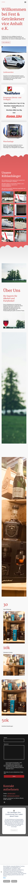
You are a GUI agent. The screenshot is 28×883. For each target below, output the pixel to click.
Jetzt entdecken (6, 42)
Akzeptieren (14, 830)
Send (14, 776)
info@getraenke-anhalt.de (13, 795)
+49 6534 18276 (11, 793)
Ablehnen (14, 881)
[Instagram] (4, 802)
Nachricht (6, 744)
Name (5, 737)
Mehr (4, 877)
